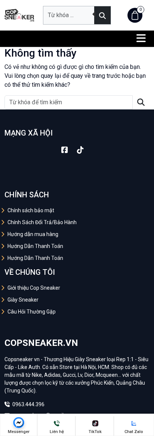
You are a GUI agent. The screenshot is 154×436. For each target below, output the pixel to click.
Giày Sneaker (22, 300)
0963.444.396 (27, 404)
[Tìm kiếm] (102, 15)
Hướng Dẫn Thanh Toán (35, 246)
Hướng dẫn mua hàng (32, 234)
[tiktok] (80, 150)
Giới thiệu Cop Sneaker (33, 288)
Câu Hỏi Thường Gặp (31, 312)
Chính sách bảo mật (30, 210)
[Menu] (141, 39)
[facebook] (64, 150)
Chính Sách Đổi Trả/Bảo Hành (42, 222)
